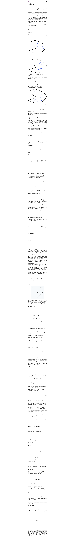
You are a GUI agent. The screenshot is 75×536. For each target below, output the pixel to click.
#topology (32, 5)
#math (29, 5)
